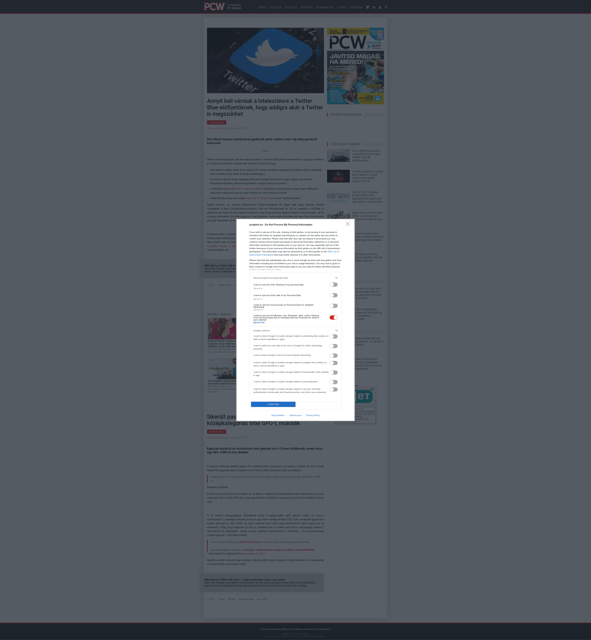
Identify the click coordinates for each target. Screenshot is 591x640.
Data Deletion (278, 415)
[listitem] (295, 277)
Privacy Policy (313, 415)
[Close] (349, 225)
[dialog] (295, 320)
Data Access (295, 415)
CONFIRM (273, 404)
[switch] (334, 284)
